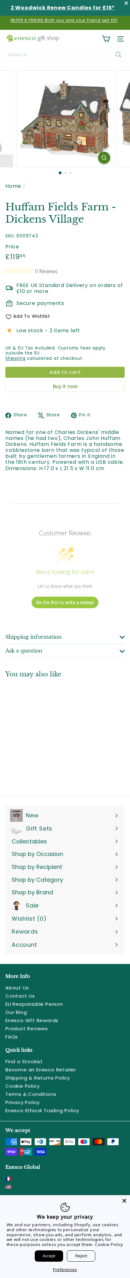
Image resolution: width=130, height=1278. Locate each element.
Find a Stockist (24, 1061)
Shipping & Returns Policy (37, 1078)
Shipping (15, 358)
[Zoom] (104, 158)
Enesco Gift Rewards (31, 1020)
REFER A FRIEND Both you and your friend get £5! (64, 20)
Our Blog (16, 1012)
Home (13, 186)
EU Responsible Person (34, 1004)
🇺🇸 (8, 1186)
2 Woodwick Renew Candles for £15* (63, 7)
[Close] (124, 1201)
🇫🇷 (8, 1178)
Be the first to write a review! (65, 602)
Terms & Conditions (30, 1094)
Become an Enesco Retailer (40, 1069)
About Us (17, 987)
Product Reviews (26, 1028)
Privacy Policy (22, 1102)
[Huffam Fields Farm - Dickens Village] (45, 733)
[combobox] (65, 54)
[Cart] (106, 39)
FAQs (11, 1036)
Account (24, 945)
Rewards (25, 931)
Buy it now (65, 386)
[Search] (118, 54)
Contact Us (20, 996)
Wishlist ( (28, 919)
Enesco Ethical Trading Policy (42, 1110)
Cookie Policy (22, 1086)
